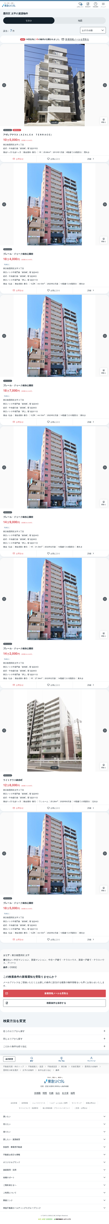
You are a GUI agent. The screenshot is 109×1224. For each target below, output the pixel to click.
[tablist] (54, 20)
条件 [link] (57, 1070)
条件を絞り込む (44, 1070)
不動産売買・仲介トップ (13, 1066)
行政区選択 (76, 1066)
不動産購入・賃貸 (35, 1066)
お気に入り (56, 158)
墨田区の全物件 (91, 1066)
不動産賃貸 (52, 1066)
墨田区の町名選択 (10, 1070)
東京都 (64, 1066)
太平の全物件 (28, 1070)
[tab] (28, 20)
